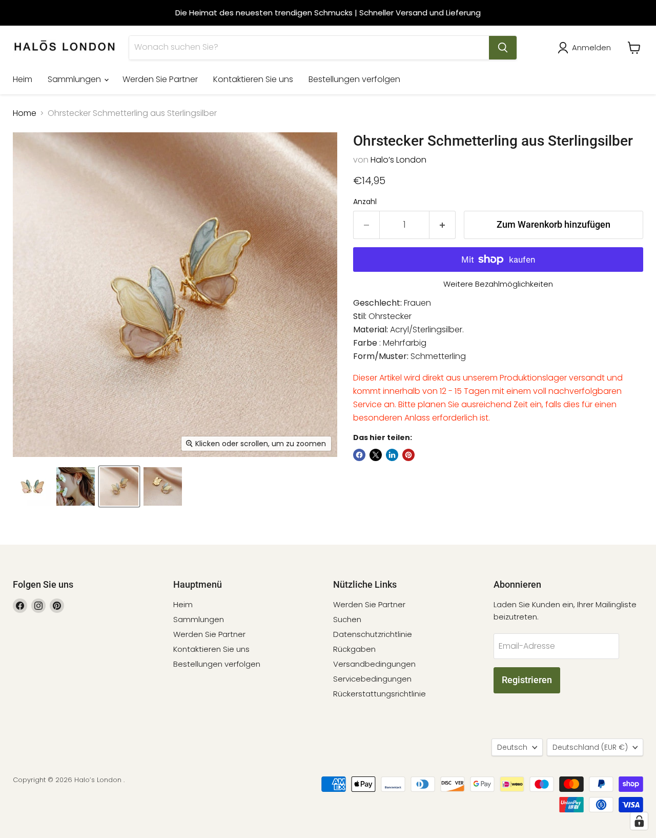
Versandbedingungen (374, 664)
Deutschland (590, 747)
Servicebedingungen (372, 678)
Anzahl (365, 201)
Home (24, 113)
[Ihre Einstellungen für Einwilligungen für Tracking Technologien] (639, 821)
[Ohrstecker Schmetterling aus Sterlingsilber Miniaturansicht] (32, 486)
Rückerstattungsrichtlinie (379, 693)
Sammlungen (75, 79)
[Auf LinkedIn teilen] (392, 455)
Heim (22, 79)
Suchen (347, 619)
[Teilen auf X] (376, 455)
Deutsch (512, 747)
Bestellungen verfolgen (354, 79)
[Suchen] (503, 47)
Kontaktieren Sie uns (253, 79)
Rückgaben (354, 649)
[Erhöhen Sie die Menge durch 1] (442, 225)
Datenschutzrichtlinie (372, 634)
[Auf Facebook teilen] (359, 455)
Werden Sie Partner (160, 79)
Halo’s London (398, 160)
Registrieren (527, 679)
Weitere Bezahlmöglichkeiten (498, 284)
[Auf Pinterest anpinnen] (408, 455)
